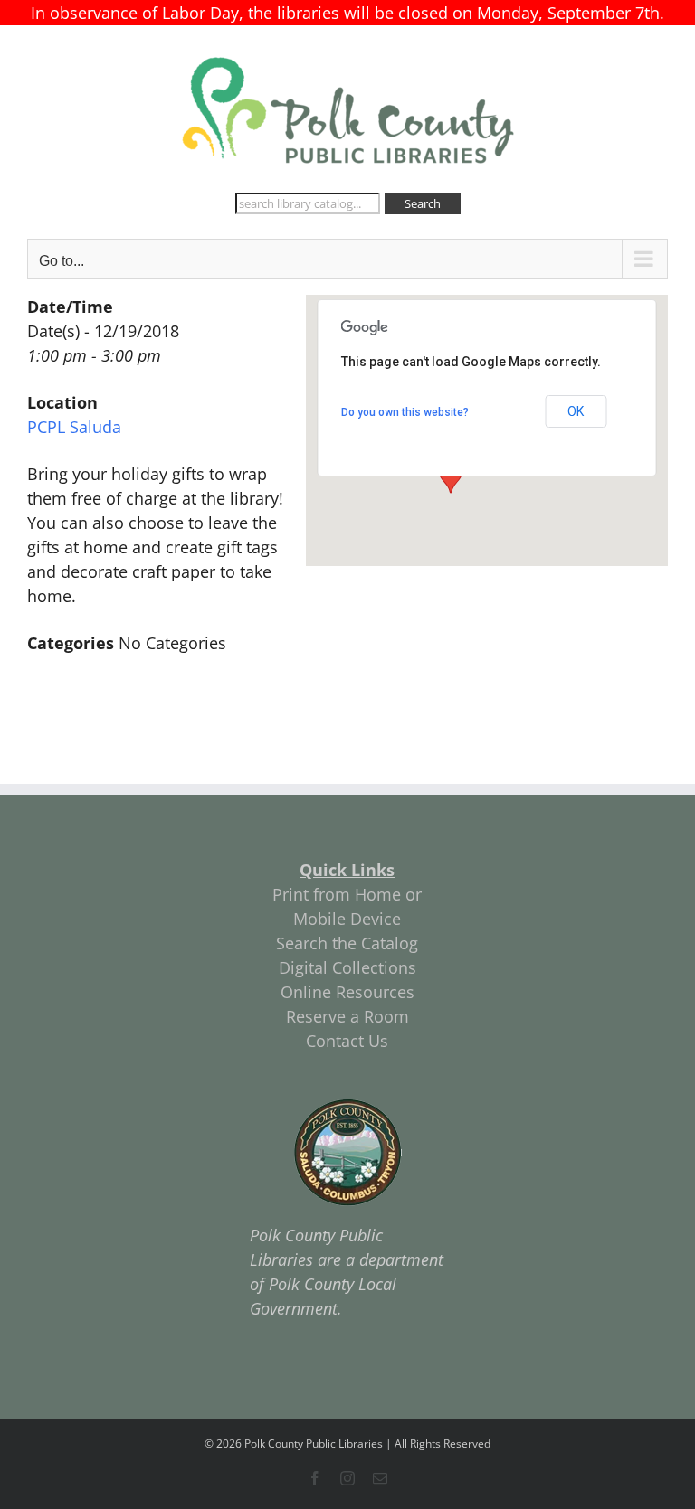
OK (575, 411)
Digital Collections (347, 967)
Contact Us (347, 1041)
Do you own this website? (405, 412)
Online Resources (347, 992)
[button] (450, 476)
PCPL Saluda (74, 427)
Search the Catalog (347, 943)
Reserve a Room (347, 1016)
